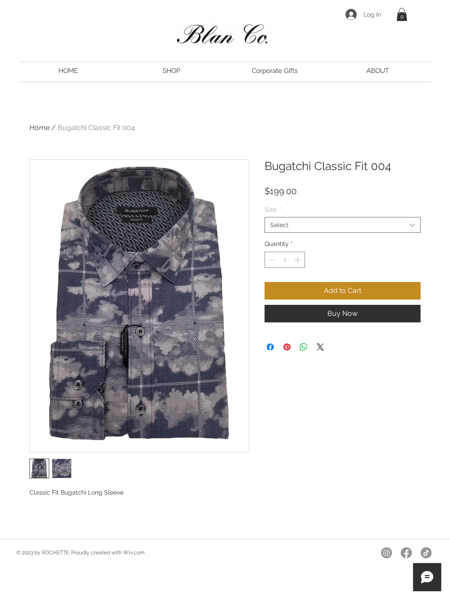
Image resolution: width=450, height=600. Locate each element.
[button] (401, 14)
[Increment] (298, 259)
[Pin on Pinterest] (287, 347)
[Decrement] (271, 259)
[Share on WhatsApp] (303, 347)
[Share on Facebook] (270, 347)
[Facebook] (406, 552)
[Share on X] (320, 347)
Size (273, 209)
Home (39, 127)
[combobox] (343, 225)
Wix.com (134, 552)
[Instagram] (386, 552)
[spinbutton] (285, 259)
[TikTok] (426, 552)
